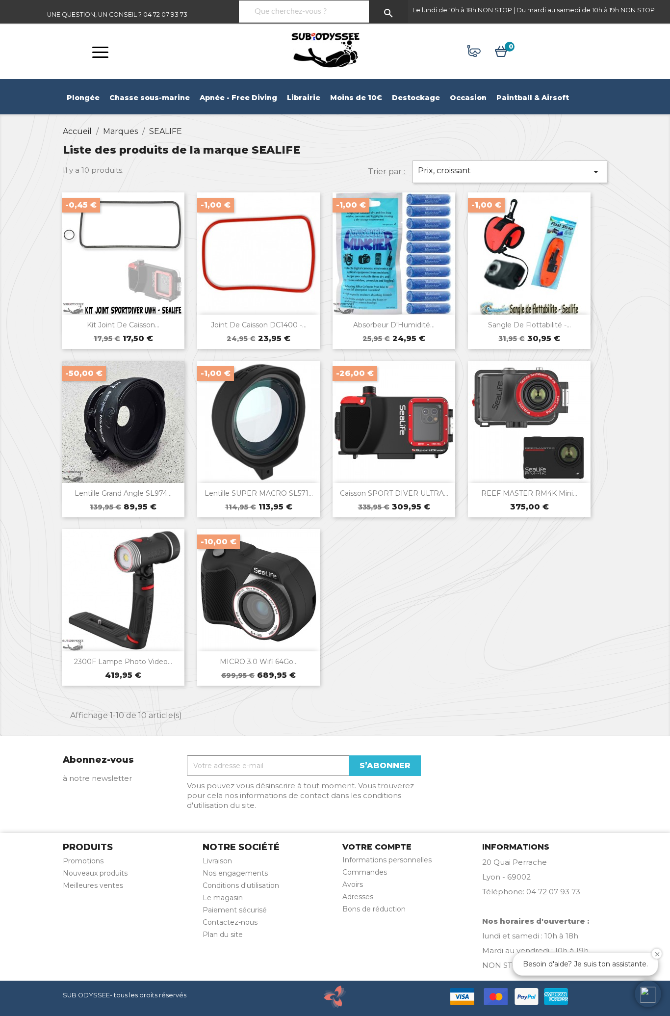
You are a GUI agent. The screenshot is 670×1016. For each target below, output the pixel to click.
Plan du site (223, 934)
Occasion (468, 97)
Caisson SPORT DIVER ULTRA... (394, 493)
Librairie (303, 97)
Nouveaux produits (95, 873)
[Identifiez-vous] (474, 52)
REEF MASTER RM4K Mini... (529, 493)
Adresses (357, 896)
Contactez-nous (230, 922)
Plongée (83, 97)
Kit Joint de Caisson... (123, 325)
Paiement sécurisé (235, 910)
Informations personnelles (387, 860)
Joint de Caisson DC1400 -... (259, 325)
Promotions (83, 860)
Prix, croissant (510, 172)
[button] (648, 994)
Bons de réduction (374, 909)
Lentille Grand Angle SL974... (123, 493)
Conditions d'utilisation (241, 885)
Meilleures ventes (93, 885)
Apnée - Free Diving (238, 97)
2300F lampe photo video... (123, 661)
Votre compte (377, 847)
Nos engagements (235, 873)
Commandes (364, 872)
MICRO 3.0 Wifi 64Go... (259, 661)
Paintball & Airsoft (532, 97)
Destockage (416, 97)
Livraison (217, 860)
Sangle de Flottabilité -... (529, 325)
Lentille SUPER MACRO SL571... (259, 493)
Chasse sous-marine (149, 97)
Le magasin (223, 897)
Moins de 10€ (356, 97)
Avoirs (352, 884)
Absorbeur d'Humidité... (394, 325)
